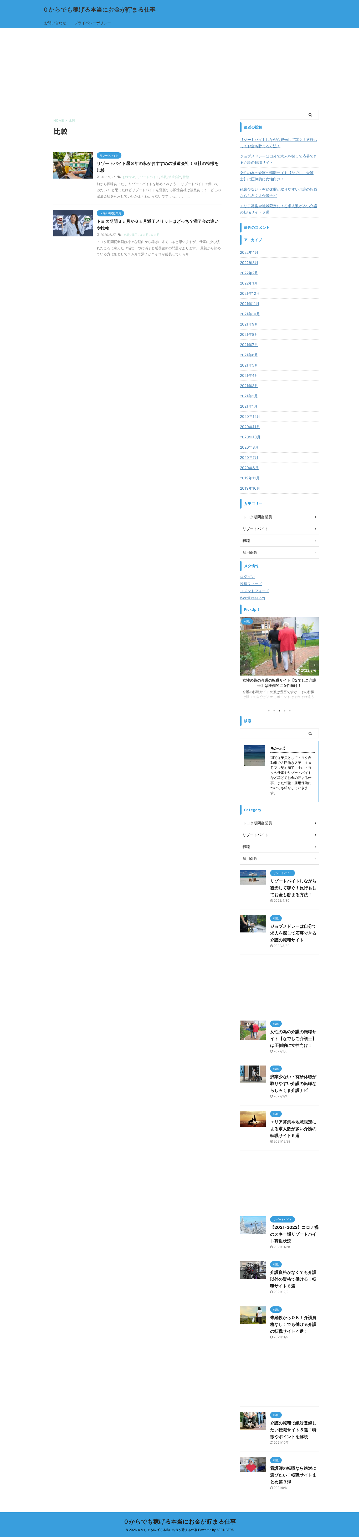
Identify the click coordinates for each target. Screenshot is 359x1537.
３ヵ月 (144, 235)
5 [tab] (290, 710)
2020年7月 (249, 457)
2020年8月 (249, 447)
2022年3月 (249, 262)
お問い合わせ (55, 23)
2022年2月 (249, 273)
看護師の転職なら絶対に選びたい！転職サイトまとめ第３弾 (293, 1474)
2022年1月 (249, 283)
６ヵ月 (155, 235)
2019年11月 (250, 478)
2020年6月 (249, 467)
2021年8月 (249, 334)
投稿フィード (251, 583)
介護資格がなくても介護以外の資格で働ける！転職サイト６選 (293, 1279)
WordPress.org (252, 598)
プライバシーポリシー (92, 23)
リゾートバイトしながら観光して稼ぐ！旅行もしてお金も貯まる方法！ (278, 142)
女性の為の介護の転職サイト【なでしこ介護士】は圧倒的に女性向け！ (277, 175)
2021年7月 (249, 344)
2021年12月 (250, 293)
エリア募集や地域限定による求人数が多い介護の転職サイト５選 (278, 209)
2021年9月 (249, 324)
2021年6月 (249, 355)
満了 (134, 235)
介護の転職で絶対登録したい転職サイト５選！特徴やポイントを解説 (293, 1429)
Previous (245, 665)
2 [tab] (274, 710)
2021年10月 (250, 314)
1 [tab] (268, 710)
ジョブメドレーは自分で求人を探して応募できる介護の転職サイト (278, 159)
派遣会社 (174, 177)
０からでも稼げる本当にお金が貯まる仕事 (99, 9)
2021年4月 (249, 375)
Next (314, 665)
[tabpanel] (279, 660)
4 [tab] (284, 710)
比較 (164, 177)
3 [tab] (279, 710)
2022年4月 (249, 252)
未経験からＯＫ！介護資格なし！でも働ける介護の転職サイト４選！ (293, 1324)
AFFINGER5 (225, 1530)
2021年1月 (249, 406)
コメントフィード (254, 591)
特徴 (186, 177)
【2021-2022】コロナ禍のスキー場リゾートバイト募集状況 (294, 1234)
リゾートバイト (148, 177)
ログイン (247, 576)
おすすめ (129, 177)
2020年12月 (250, 416)
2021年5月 (249, 365)
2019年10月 (250, 488)
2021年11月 (249, 303)
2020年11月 (250, 426)
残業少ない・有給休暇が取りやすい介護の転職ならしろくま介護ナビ (278, 192)
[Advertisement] (179, 67)
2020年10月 (250, 437)
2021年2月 (249, 396)
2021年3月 (249, 385)
